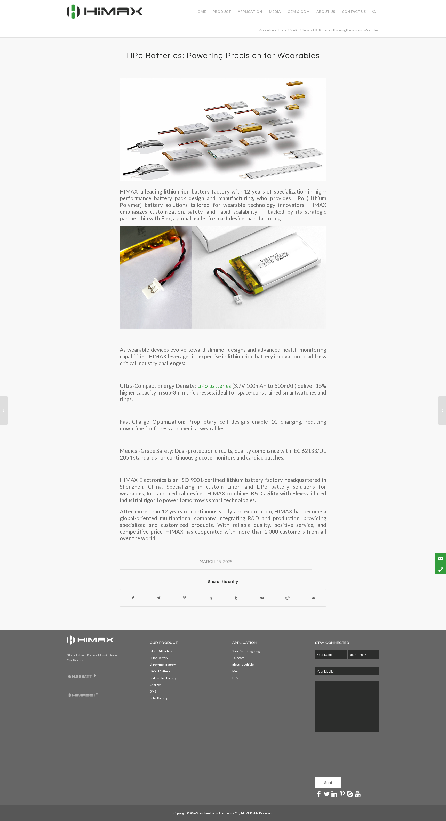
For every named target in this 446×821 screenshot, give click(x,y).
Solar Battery (159, 698)
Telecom (238, 658)
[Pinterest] (342, 794)
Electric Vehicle (243, 664)
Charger (155, 685)
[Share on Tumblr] (236, 597)
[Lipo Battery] (223, 129)
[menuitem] (200, 11)
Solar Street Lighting (246, 651)
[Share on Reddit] (287, 597)
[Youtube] (358, 794)
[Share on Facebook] (133, 597)
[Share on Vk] (262, 597)
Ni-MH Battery (160, 671)
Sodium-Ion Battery (163, 678)
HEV (235, 678)
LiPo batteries (213, 386)
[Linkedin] (334, 794)
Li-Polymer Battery (163, 664)
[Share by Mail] (313, 597)
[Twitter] (327, 794)
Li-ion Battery (159, 658)
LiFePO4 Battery (161, 651)
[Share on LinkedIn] (210, 597)
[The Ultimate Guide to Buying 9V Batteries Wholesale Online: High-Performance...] (442, 410)
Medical (237, 671)
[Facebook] (319, 794)
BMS (153, 691)
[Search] (374, 11)
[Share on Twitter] (159, 597)
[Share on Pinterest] (184, 597)
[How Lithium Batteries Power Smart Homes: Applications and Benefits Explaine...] (4, 410)
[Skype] (350, 794)
